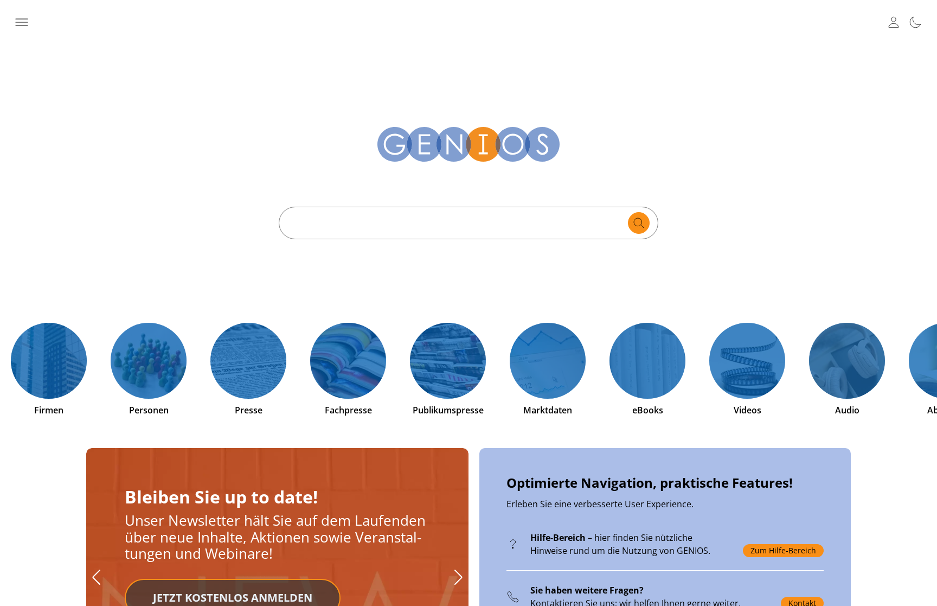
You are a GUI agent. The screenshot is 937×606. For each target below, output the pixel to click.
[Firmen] (49, 361)
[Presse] (248, 361)
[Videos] (747, 361)
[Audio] (847, 361)
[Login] (893, 22)
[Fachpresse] (348, 361)
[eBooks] (647, 361)
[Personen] (149, 361)
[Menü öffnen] (21, 22)
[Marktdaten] (548, 361)
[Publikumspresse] (448, 361)
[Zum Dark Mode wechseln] (915, 22)
